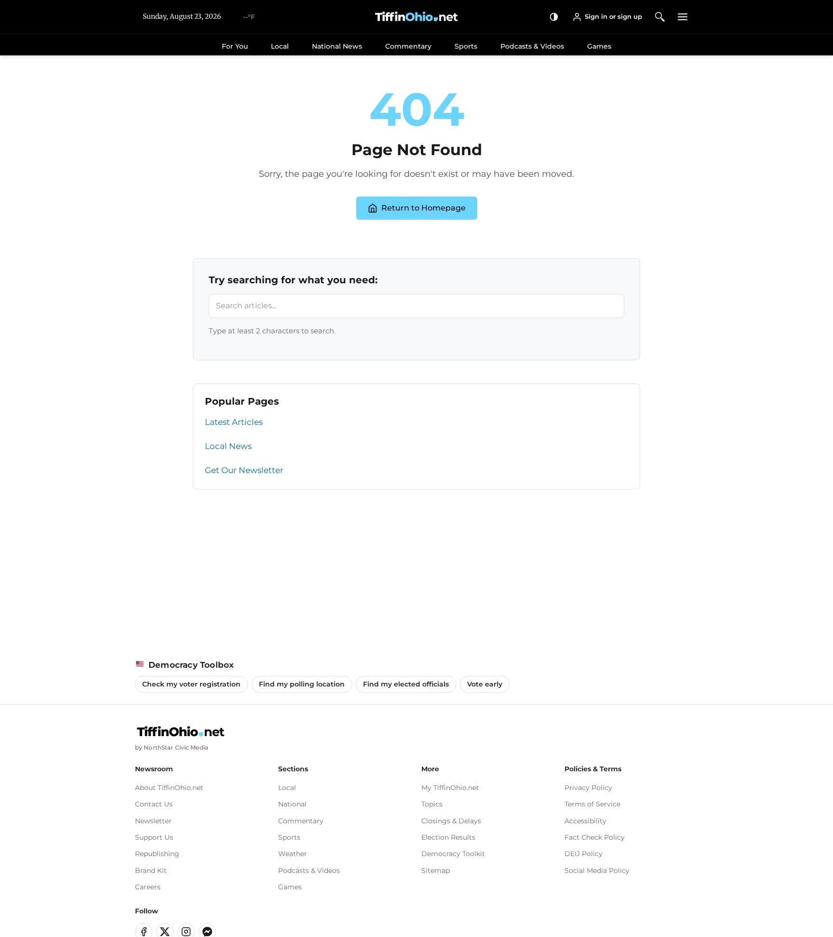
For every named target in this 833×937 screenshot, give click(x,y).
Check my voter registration (191, 684)
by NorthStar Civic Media (171, 747)
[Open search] (660, 16)
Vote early (484, 684)
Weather (292, 853)
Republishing (157, 853)
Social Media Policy (597, 870)
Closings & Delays (451, 821)
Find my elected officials (406, 684)
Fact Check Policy (594, 837)
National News (337, 46)
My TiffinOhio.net (450, 787)
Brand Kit (151, 870)
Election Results (448, 837)
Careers (148, 887)
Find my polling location (302, 684)
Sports (466, 46)
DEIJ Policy (583, 853)
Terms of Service (592, 804)
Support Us (154, 837)
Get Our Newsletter (244, 470)
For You (235, 46)
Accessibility (585, 821)
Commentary (408, 46)
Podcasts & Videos (532, 46)
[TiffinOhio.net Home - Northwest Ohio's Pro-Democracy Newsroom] (416, 17)
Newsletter (153, 821)
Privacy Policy (588, 787)
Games (599, 46)
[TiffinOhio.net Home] (181, 731)
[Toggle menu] (682, 17)
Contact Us (154, 804)
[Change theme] (554, 17)
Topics (432, 804)
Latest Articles (234, 422)
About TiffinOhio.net (169, 787)
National (292, 804)
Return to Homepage (423, 207)
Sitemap (435, 870)
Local (280, 46)
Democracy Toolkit (453, 853)
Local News (228, 446)
